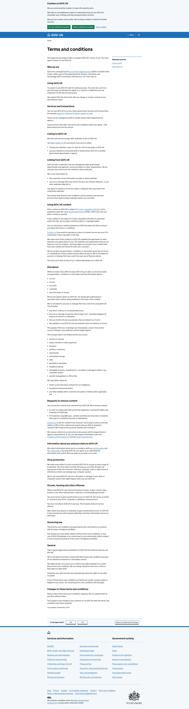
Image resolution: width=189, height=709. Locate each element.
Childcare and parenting (57, 659)
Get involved (117, 677)
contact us (59, 143)
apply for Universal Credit (67, 113)
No (85, 622)
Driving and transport (55, 677)
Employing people (87, 651)
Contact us (51, 232)
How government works (121, 673)
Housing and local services (90, 659)
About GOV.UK (117, 67)
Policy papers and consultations (125, 664)
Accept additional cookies (58, 27)
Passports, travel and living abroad (94, 668)
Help (49, 690)
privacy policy (98, 448)
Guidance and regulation (122, 655)
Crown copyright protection (89, 209)
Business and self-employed (58, 655)
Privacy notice (117, 63)
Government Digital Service (80, 72)
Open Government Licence (74, 212)
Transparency (117, 668)
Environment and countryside (91, 655)
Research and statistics (121, 659)
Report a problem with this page (127, 622)
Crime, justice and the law (57, 668)
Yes (73, 622)
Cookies (64, 690)
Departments (117, 646)
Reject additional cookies (83, 27)
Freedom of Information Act (58, 437)
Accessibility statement (78, 690)
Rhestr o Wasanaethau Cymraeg (60, 693)
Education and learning (89, 646)
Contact (93, 690)
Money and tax (86, 664)
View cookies (101, 27)
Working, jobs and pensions (91, 677)
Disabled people (53, 673)
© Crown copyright (134, 703)
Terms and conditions (107, 690)
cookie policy (55, 451)
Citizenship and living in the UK (59, 664)
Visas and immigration (88, 673)
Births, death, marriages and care (60, 651)
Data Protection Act (84, 437)
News (114, 651)
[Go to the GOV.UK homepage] (55, 35)
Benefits (50, 646)
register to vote (86, 113)
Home (49, 40)
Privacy (56, 690)
